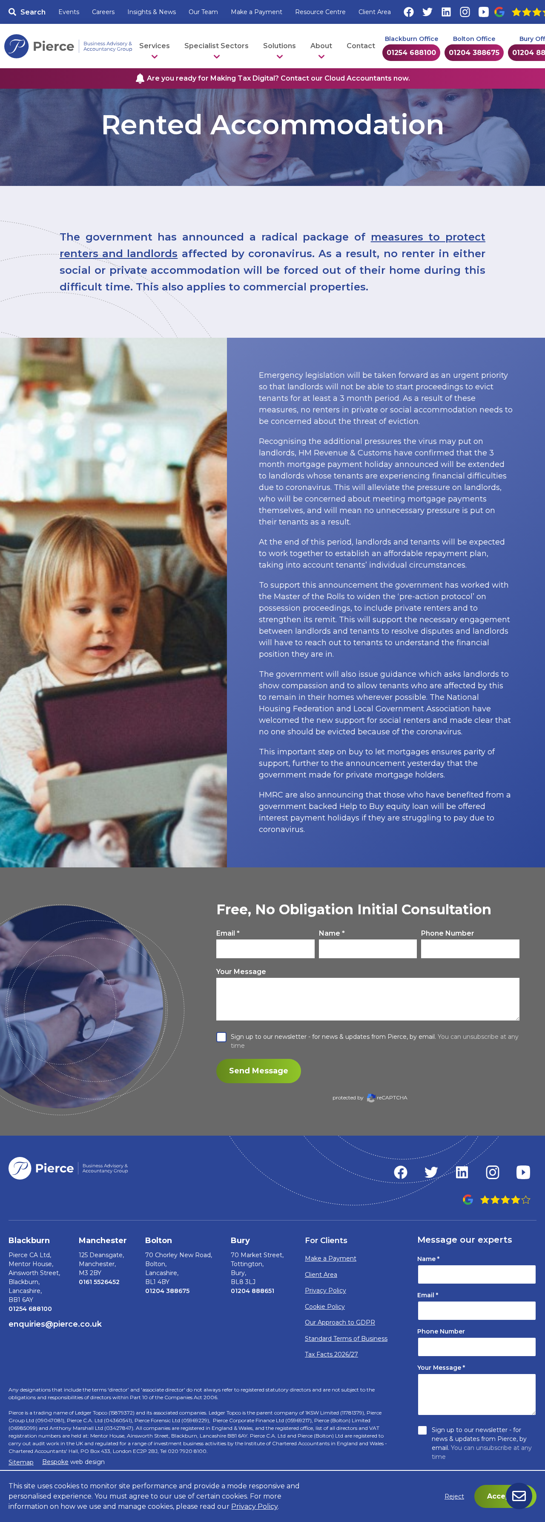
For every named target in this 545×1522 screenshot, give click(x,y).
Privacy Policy (325, 1290)
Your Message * (441, 1367)
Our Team (203, 12)
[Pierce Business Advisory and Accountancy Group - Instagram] (492, 1172)
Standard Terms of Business (346, 1338)
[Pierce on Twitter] (427, 12)
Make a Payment (256, 12)
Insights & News (151, 12)
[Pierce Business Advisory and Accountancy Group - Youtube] (523, 1172)
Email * (228, 933)
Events (68, 12)
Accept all (505, 1496)
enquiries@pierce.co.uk (55, 1324)
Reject (454, 1496)
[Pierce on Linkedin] (446, 12)
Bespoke (55, 1462)
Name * (332, 933)
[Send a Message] (519, 1496)
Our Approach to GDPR (340, 1322)
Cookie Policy (325, 1306)
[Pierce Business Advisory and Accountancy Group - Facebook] (400, 1172)
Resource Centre (320, 12)
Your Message (241, 972)
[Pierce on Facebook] (409, 12)
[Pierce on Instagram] (465, 12)
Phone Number (447, 933)
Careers (103, 12)
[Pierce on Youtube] (483, 12)
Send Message (258, 1071)
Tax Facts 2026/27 (331, 1354)
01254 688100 (411, 53)
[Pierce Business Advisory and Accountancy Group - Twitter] (431, 1172)
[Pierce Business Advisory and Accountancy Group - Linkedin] (462, 1172)
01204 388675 (474, 53)
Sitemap (21, 1462)
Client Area (375, 12)
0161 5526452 (99, 1282)
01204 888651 (252, 1291)
